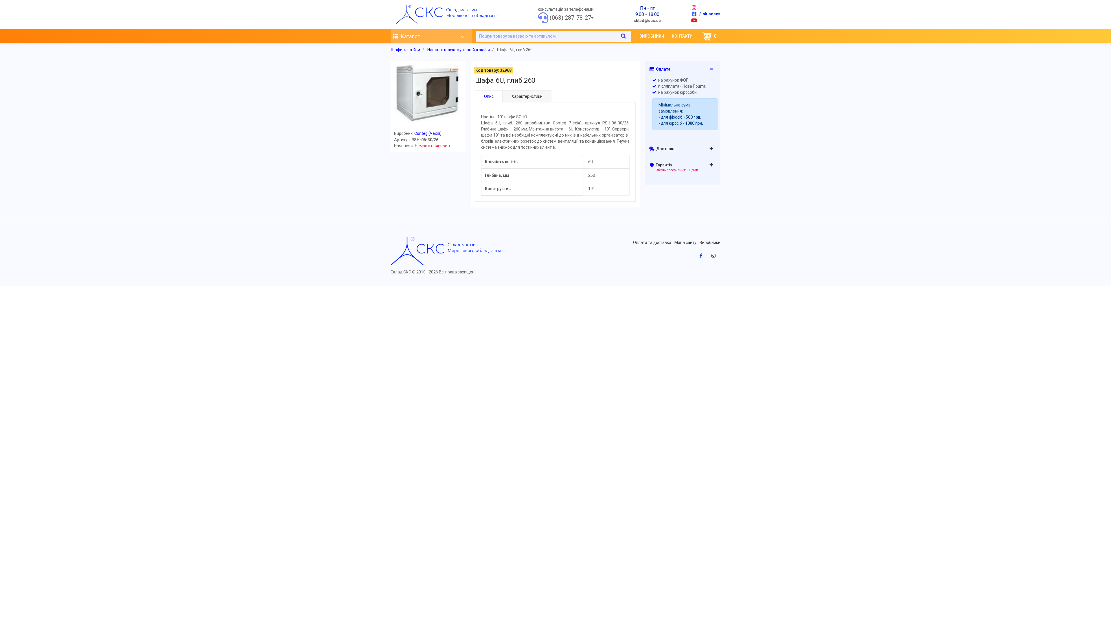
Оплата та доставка (652, 242)
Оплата (662, 69)
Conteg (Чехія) (428, 133)
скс (428, 12)
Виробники (651, 36)
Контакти (682, 36)
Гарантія (676, 167)
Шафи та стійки (405, 49)
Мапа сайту (685, 242)
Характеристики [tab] (527, 96)
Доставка (665, 148)
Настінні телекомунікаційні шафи (458, 49)
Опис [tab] (489, 96)
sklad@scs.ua (647, 20)
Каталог (410, 36)
